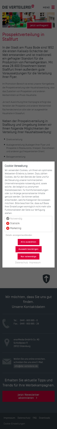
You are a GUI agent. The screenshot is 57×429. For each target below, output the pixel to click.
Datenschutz (21, 262)
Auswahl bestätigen (28, 249)
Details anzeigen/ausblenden (19, 235)
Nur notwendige (28, 256)
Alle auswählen (28, 242)
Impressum (35, 262)
